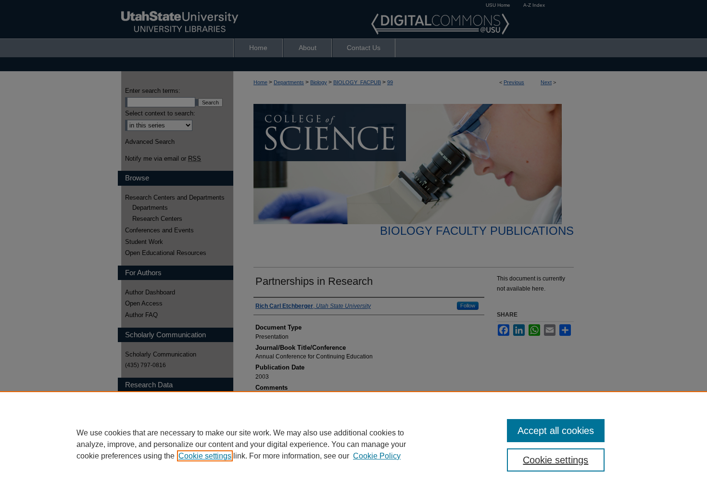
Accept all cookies (556, 430)
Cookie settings (204, 456)
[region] (353, 444)
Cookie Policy (377, 456)
